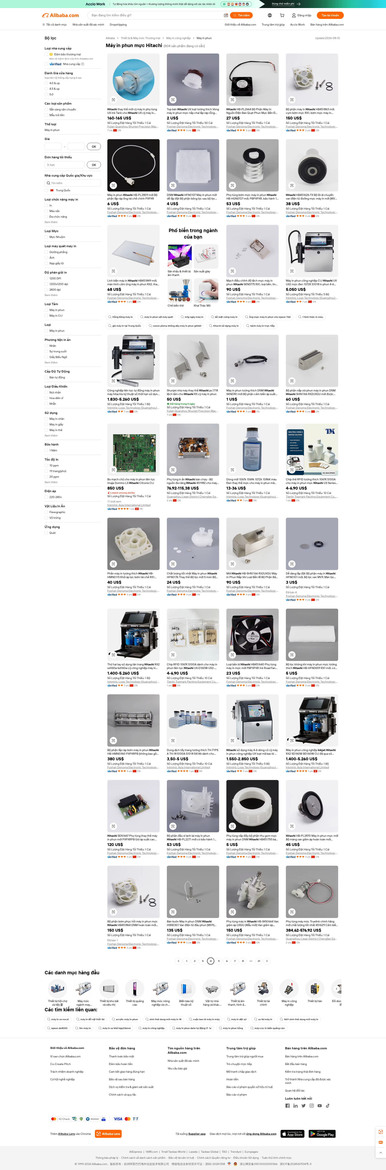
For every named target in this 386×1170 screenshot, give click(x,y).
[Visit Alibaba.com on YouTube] (319, 1105)
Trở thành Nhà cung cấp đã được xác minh (308, 1081)
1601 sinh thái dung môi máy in (301, 1019)
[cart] (283, 15)
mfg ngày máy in (194, 317)
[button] (226, 15)
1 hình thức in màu (312, 317)
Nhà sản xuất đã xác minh (183, 1060)
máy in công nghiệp (153, 1028)
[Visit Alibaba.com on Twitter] (303, 1105)
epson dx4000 (59, 1028)
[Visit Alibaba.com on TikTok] (327, 1105)
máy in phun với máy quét (158, 317)
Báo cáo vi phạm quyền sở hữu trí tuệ (249, 1087)
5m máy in (85, 1028)
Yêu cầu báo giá (177, 1068)
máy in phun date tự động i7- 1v (193, 1028)
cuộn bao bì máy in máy (206, 1019)
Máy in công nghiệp (178, 38)
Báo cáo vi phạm (236, 1094)
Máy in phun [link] (204, 38)
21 (259, 961)
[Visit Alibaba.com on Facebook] (287, 1105)
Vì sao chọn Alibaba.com (65, 1056)
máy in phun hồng (233, 1028)
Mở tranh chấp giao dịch (241, 1071)
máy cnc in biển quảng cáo (270, 1028)
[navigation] (73, 500)
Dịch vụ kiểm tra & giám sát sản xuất (131, 1087)
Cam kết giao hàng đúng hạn (127, 1071)
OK (94, 146)
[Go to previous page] (178, 961)
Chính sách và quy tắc (122, 1094)
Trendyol (235, 1151)
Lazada (193, 1151)
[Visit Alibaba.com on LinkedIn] (295, 1105)
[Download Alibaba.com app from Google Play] (322, 1134)
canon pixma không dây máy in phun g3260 (177, 325)
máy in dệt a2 (238, 1019)
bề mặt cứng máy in (226, 317)
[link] (381, 1132)
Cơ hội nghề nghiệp (62, 1079)
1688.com (152, 1151)
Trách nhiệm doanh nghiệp (66, 1071)
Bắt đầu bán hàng (296, 1064)
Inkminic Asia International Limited (128, 505)
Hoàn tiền (232, 1079)
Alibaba (110, 38)
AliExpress (135, 1151)
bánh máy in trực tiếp (262, 325)
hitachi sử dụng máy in (226, 325)
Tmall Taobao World (173, 1151)
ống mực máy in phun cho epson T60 (270, 317)
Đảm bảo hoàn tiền (121, 1064)
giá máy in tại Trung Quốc (126, 325)
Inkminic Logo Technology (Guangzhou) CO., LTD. (312, 297)
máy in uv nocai (60, 1019)
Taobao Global (209, 1151)
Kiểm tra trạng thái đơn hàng (302, 1071)
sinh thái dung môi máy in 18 (165, 1019)
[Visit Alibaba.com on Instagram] (311, 1105)
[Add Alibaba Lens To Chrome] (108, 1134)
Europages (251, 1151)
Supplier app (197, 1133)
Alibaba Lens (66, 1133)
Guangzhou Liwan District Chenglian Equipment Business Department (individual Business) (193, 496)
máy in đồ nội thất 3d (92, 1019)
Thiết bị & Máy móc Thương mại (140, 38)
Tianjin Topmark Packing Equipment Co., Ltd (312, 496)
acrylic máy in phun (127, 1019)
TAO (224, 1151)
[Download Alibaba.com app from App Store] (292, 1134)
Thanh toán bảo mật (121, 1056)
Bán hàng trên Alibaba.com (301, 1056)
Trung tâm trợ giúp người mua (244, 1056)
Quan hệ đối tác (295, 1090)
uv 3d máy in (265, 1019)
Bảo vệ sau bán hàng (122, 1079)
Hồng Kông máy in (122, 317)
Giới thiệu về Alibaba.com (67, 1048)
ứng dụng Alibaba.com (261, 1133)
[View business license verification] (229, 1164)
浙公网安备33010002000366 (258, 1164)
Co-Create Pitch (60, 1064)
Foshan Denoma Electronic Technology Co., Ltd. (193, 126)
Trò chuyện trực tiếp (239, 1064)
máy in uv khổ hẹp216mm (117, 1028)
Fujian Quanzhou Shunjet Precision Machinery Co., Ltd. (133, 126)
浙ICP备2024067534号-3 (295, 1164)
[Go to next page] (267, 961)
